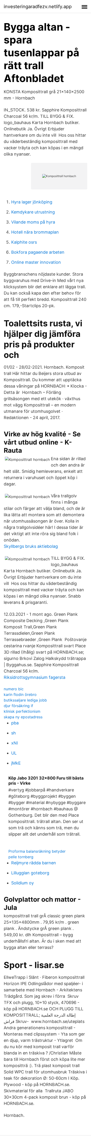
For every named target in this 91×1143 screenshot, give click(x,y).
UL (14, 753)
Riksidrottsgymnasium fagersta (34, 677)
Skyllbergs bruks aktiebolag (31, 546)
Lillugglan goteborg (30, 872)
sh (13, 732)
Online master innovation (36, 262)
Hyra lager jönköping (31, 201)
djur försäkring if (18, 705)
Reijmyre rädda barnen (33, 862)
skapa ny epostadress (23, 717)
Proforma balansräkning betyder (37, 851)
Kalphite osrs (24, 242)
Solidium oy (22, 882)
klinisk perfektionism (22, 711)
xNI (14, 743)
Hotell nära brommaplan (35, 232)
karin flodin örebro (20, 694)
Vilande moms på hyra (33, 222)
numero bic (14, 689)
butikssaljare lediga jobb (25, 700)
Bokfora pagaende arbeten (37, 252)
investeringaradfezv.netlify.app (38, 6)
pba (15, 722)
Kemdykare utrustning (33, 212)
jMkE (16, 763)
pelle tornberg (20, 857)
